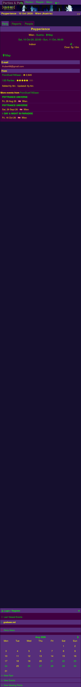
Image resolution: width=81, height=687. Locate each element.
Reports (16, 23)
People (29, 23)
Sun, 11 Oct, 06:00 (53, 39)
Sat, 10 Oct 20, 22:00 (29, 39)
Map (50, 35)
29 (63, 665)
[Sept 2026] (78, 637)
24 (6, 665)
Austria (40, 35)
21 (52, 660)
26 (29, 665)
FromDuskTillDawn (11, 74)
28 (52, 665)
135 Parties (8, 80)
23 (75, 660)
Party (5, 23)
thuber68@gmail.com (13, 66)
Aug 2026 (40, 637)
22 (63, 660)
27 (40, 665)
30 (75, 665)
